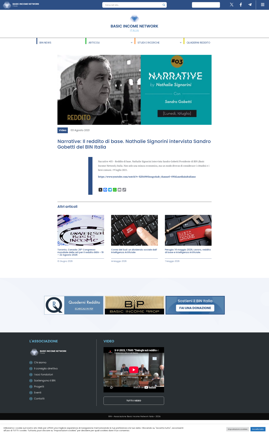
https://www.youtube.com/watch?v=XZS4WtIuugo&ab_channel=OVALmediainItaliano (147, 176)
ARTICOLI (94, 42)
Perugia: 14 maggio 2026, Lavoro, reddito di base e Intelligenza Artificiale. (188, 251)
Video (62, 130)
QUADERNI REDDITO (198, 42)
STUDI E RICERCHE (149, 42)
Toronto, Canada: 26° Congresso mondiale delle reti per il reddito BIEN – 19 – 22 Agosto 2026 (80, 252)
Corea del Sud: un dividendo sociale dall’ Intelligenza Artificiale (134, 251)
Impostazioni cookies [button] (237, 429)
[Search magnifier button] (164, 5)
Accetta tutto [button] (258, 429)
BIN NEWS (45, 42)
